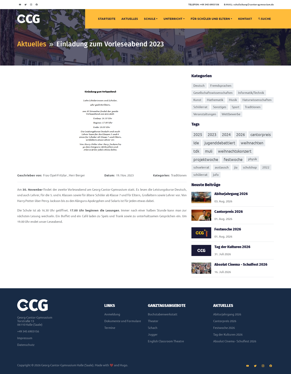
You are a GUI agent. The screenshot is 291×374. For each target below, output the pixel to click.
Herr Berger (77, 175)
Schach (152, 327)
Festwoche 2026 (224, 327)
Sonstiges (219, 107)
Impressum (24, 338)
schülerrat (200, 174)
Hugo (123, 365)
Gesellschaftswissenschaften (213, 92)
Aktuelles (129, 18)
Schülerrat (200, 107)
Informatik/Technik (251, 92)
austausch (222, 167)
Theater (153, 321)
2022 (265, 167)
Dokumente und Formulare (122, 321)
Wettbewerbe (231, 114)
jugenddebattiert (219, 143)
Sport (235, 107)
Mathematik (215, 100)
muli (208, 151)
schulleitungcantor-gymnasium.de (249, 4)
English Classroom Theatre (166, 341)
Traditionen (179, 175)
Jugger (153, 334)
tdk (196, 151)
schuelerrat (201, 167)
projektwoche (205, 159)
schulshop (250, 167)
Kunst (197, 100)
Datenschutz (25, 344)
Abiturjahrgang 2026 (227, 314)
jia (235, 167)
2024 (226, 134)
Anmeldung (112, 314)
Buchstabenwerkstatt (162, 314)
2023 (212, 134)
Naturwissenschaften (257, 100)
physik (252, 159)
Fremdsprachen (220, 85)
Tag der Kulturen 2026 (227, 334)
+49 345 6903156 (203, 4)
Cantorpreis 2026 (224, 321)
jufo (216, 174)
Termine (109, 327)
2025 (197, 134)
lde (196, 143)
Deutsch (199, 85)
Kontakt (245, 18)
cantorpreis (260, 134)
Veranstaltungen (204, 114)
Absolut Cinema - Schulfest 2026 (234, 341)
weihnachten (252, 143)
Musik (233, 100)
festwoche (233, 159)
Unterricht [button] (173, 18)
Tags (195, 124)
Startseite (106, 18)
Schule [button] (149, 18)
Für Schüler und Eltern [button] (210, 18)
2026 (240, 134)
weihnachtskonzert (234, 151)
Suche (266, 18)
